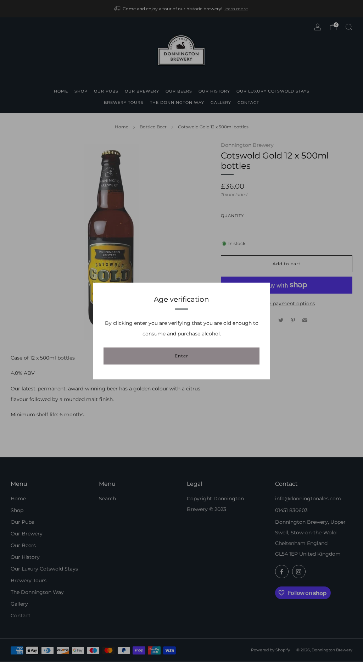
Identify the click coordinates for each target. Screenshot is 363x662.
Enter (181, 355)
